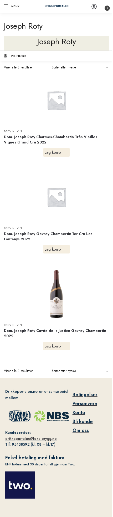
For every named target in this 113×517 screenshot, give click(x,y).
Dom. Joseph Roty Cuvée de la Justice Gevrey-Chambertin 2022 (55, 333)
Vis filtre (18, 56)
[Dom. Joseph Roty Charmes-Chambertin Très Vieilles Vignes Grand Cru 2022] (56, 100)
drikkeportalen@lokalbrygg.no (31, 438)
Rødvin (9, 131)
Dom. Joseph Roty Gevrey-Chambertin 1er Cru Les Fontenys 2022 (48, 236)
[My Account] (94, 6)
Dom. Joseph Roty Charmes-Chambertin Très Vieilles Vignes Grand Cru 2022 (50, 139)
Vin (19, 131)
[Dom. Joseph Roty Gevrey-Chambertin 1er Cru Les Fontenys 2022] (56, 197)
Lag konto (53, 152)
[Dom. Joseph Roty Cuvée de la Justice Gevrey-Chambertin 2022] (56, 294)
